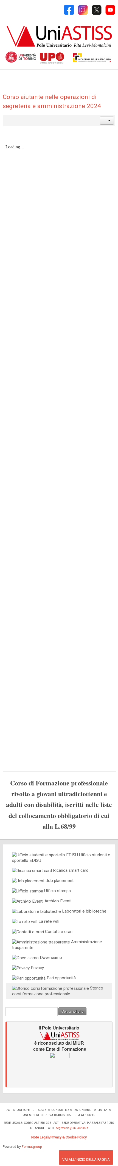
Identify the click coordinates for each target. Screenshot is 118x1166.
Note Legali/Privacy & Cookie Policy (59, 1137)
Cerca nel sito (72, 1011)
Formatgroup (32, 1146)
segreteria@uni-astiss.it (72, 1128)
